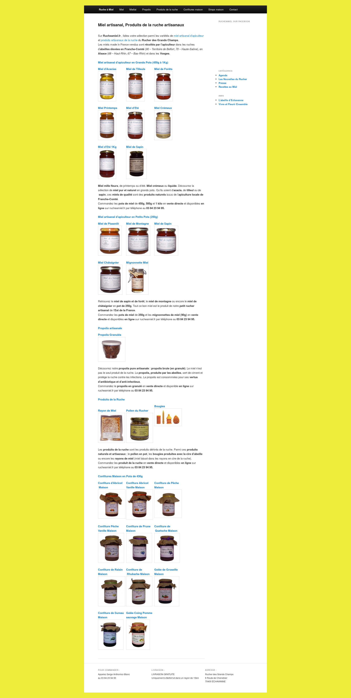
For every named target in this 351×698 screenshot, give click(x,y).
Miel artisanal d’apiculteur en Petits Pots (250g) (128, 217)
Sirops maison (216, 9)
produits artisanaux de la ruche (119, 40)
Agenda (223, 75)
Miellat (132, 9)
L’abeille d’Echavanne (231, 100)
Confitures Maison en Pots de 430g (120, 476)
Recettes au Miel (228, 86)
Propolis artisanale (110, 328)
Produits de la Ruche (111, 399)
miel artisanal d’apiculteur (189, 35)
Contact (233, 9)
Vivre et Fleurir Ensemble (233, 104)
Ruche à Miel (106, 9)
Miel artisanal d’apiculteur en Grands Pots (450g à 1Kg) (133, 62)
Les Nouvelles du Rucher (233, 79)
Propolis (146, 9)
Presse (222, 83)
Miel (121, 9)
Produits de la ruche (167, 9)
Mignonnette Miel (137, 262)
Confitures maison (193, 9)
